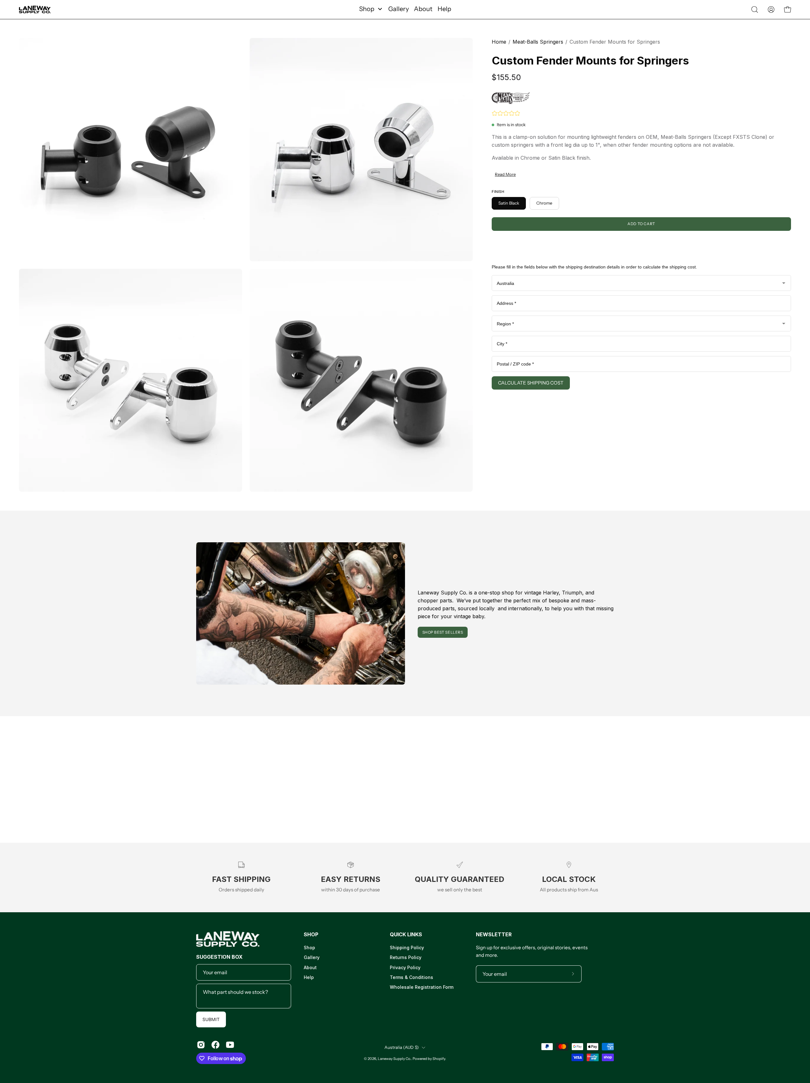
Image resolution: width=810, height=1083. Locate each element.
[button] (754, 9)
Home (499, 42)
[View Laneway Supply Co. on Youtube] (230, 1044)
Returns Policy (405, 957)
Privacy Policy (405, 967)
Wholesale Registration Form (421, 987)
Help (309, 977)
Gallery (312, 957)
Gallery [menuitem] (398, 9)
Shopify (439, 1058)
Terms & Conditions (411, 977)
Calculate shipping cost (531, 383)
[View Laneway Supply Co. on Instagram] (201, 1044)
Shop (311, 934)
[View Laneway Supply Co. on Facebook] (215, 1044)
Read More (505, 174)
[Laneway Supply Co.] (35, 9)
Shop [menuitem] (366, 9)
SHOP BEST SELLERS (442, 632)
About (310, 967)
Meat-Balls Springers (538, 42)
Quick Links (406, 934)
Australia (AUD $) (401, 1047)
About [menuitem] (423, 9)
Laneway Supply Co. (394, 1058)
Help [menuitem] (444, 9)
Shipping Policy (407, 947)
